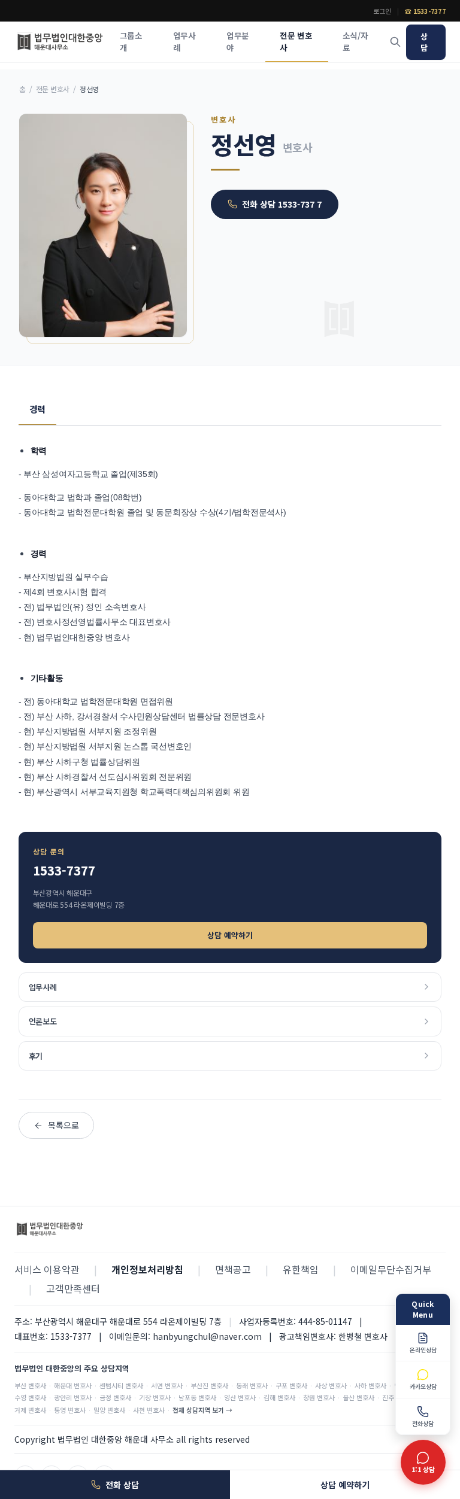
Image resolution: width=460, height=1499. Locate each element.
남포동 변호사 (197, 1397)
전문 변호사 (296, 41)
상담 (424, 42)
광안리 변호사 (73, 1397)
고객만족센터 (73, 1288)
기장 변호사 (155, 1397)
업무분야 (237, 41)
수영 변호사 (30, 1397)
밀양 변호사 (109, 1410)
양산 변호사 (240, 1397)
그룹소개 (131, 41)
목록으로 (63, 1125)
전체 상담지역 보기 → (202, 1410)
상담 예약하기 (230, 935)
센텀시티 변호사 (121, 1385)
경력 (37, 409)
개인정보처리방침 (147, 1269)
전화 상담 (122, 1485)
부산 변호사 (30, 1385)
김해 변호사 (279, 1397)
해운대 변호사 (73, 1385)
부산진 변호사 (209, 1385)
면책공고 (233, 1269)
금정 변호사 (115, 1397)
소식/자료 (355, 41)
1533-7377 (64, 870)
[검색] (395, 42)
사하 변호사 (370, 1385)
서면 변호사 (167, 1385)
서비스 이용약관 (47, 1269)
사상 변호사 (331, 1385)
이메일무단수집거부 (390, 1269)
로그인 (382, 11)
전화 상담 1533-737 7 (282, 204)
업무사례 (184, 41)
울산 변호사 (358, 1397)
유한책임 (301, 1269)
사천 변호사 (149, 1410)
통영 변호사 (70, 1410)
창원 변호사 (319, 1397)
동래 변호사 (252, 1385)
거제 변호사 (30, 1410)
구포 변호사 (291, 1385)
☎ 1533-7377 (425, 11)
